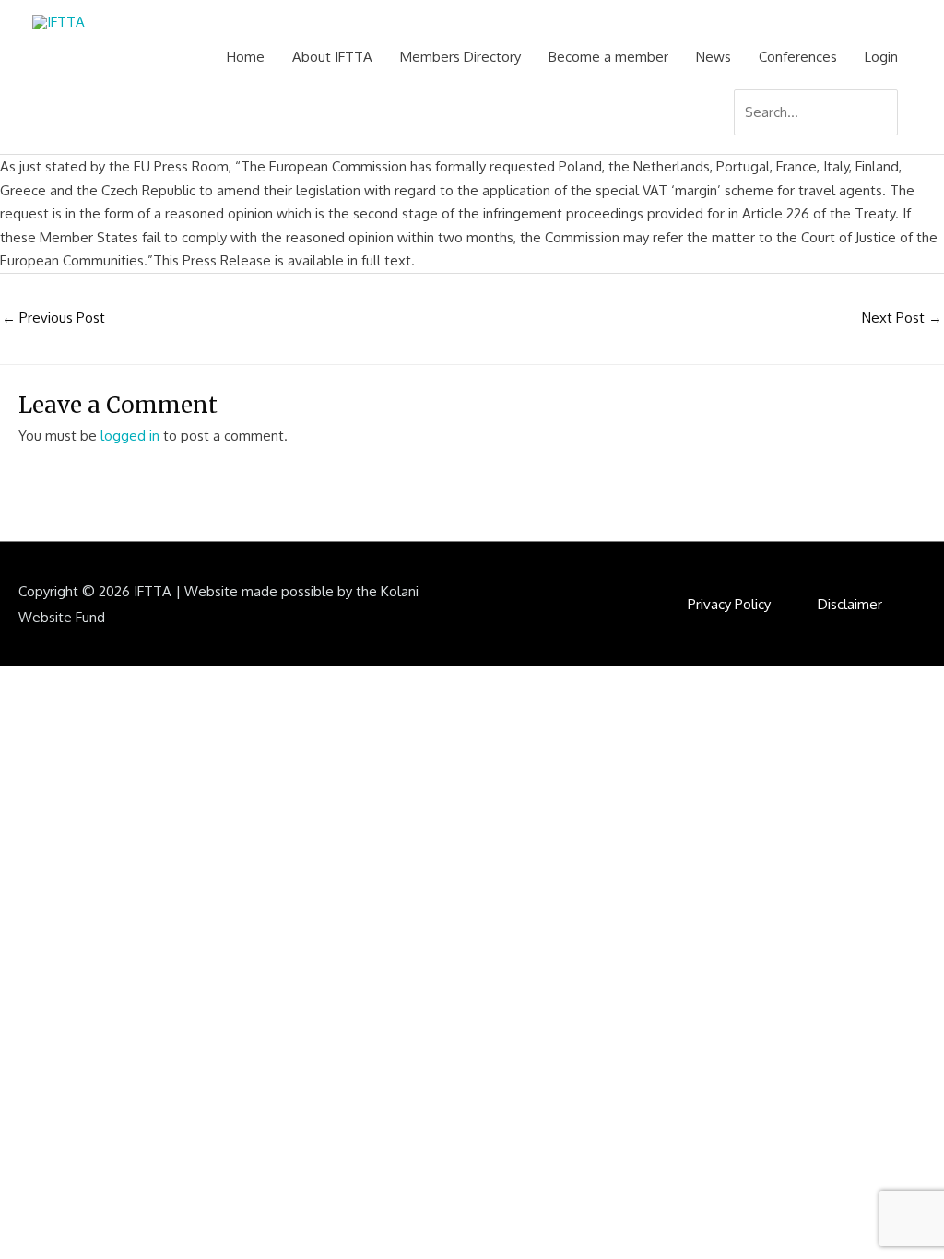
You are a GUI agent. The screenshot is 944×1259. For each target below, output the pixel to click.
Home (246, 56)
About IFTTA (332, 56)
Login (881, 56)
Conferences (798, 56)
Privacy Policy (729, 604)
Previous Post (53, 317)
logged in (129, 435)
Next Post (902, 317)
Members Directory (460, 56)
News (713, 56)
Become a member (608, 56)
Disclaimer (850, 604)
